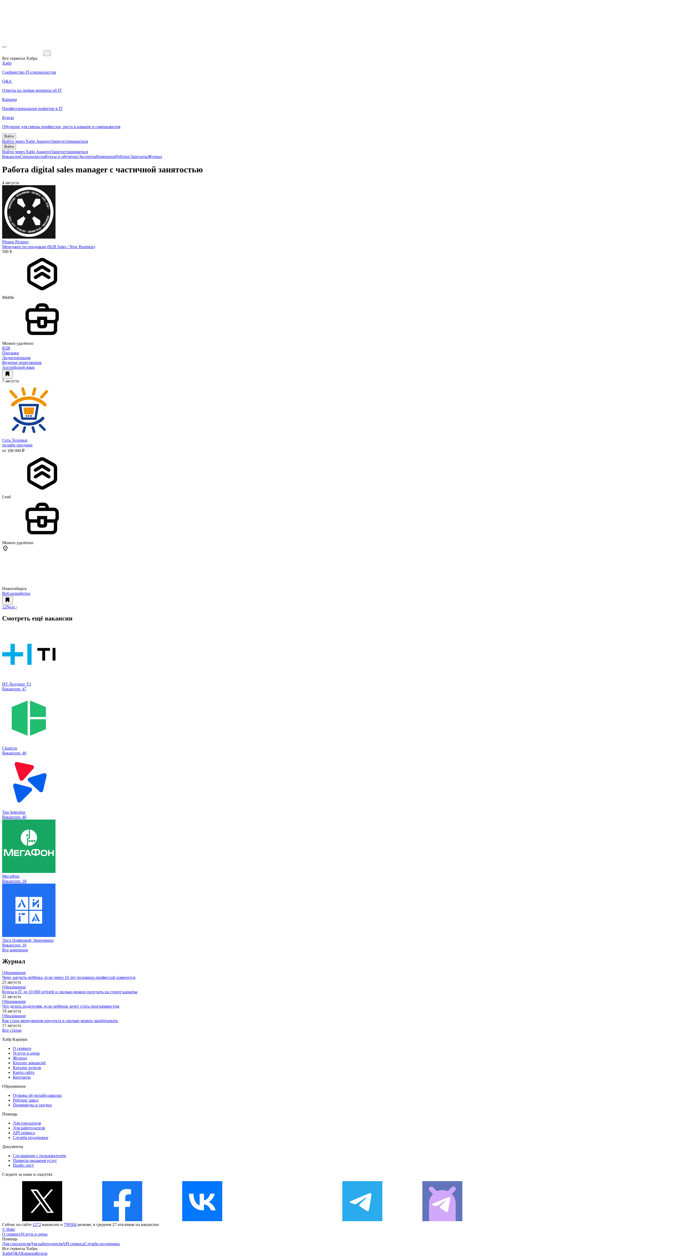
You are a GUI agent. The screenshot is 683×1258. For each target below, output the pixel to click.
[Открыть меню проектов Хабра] (4, 47)
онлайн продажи (17, 445)
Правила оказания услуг (35, 1160)
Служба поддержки (30, 1137)
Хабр (6, 1253)
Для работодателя (29, 1128)
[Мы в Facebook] (122, 1219)
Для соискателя (27, 1123)
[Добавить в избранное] (7, 374)
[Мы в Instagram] (282, 1219)
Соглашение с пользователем (39, 1155)
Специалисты (32, 156)
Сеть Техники (14, 440)
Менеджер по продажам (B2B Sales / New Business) (48, 246)
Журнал (155, 156)
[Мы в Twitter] (42, 1219)
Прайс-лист (23, 1165)
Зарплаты (139, 156)
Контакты (22, 1077)
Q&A (16, 1253)
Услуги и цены (26, 1053)
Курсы (41, 1253)
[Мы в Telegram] (362, 1219)
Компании (105, 156)
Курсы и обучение (61, 156)
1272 (37, 1224)
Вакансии (11, 156)
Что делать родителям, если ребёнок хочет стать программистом (60, 1006)
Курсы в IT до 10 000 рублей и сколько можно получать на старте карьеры (69, 992)
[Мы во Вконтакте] (202, 1219)
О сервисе (22, 1048)
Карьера (28, 1253)
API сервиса (24, 1132)
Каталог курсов (27, 1067)
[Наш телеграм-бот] (442, 1219)
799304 (70, 1224)
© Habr (8, 1229)
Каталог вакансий (29, 1063)
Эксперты (87, 156)
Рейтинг (122, 156)
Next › (11, 607)
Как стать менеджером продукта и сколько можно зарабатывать (60, 1020)
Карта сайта (23, 1072)
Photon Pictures (15, 242)
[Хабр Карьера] (23, 53)
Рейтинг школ (25, 1100)
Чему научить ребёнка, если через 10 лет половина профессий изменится (68, 977)
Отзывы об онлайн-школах (37, 1095)
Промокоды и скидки (32, 1105)
